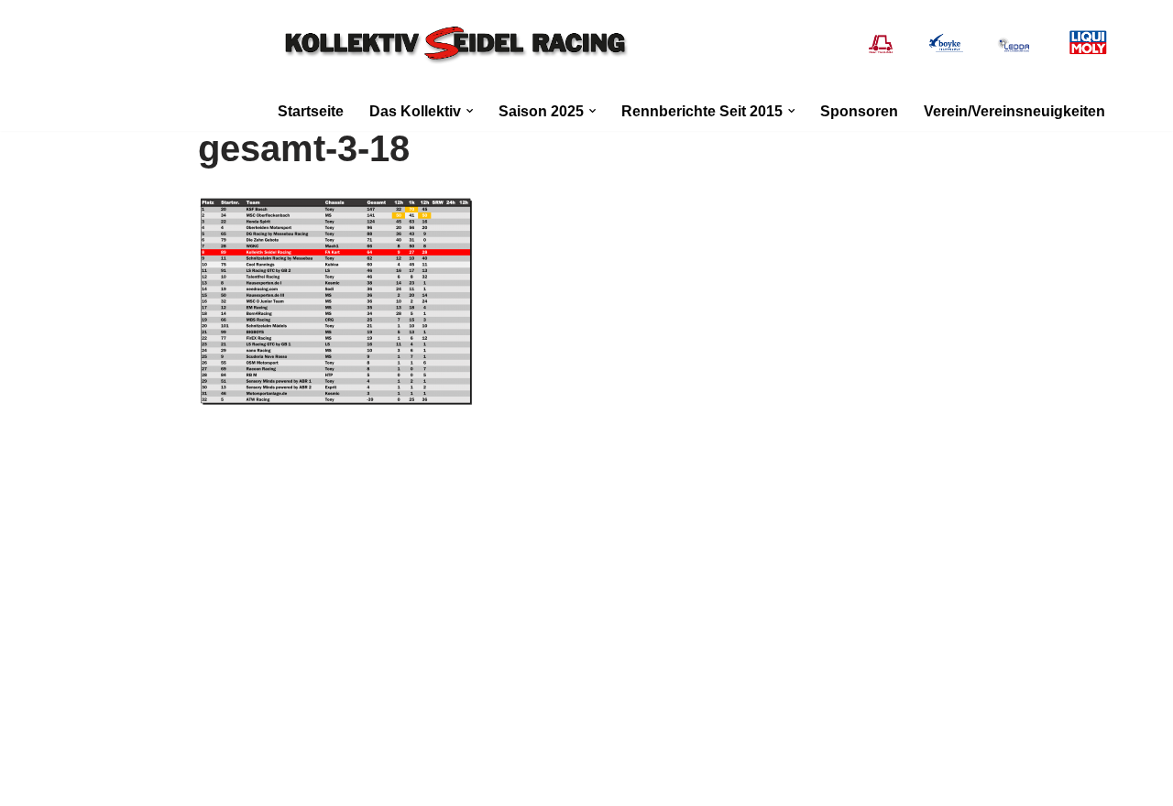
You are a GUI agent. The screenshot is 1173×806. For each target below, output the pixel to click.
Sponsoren (859, 111)
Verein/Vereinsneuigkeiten (1014, 111)
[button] (469, 110)
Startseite (311, 111)
